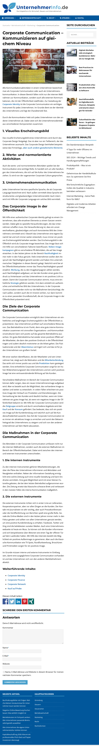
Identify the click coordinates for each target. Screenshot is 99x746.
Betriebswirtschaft (31, 18)
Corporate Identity (11, 104)
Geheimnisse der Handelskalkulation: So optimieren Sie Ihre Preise (81, 176)
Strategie (15, 283)
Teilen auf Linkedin (18, 601)
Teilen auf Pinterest (25, 601)
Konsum (19, 409)
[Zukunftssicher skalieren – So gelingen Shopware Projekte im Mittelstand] (72, 124)
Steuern (65, 18)
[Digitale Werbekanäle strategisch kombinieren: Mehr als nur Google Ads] (72, 54)
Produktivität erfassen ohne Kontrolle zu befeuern (87, 88)
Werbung (15, 270)
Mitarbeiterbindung (54, 360)
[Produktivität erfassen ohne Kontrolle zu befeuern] (72, 89)
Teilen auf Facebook (5, 601)
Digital (80, 18)
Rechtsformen (40, 726)
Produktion (44, 363)
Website (6, 663)
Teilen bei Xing (31, 601)
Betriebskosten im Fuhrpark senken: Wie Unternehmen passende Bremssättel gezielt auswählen (16, 720)
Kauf (5, 409)
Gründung (9, 18)
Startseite (6, 25)
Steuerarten (39, 709)
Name (5, 647)
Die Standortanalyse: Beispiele (80, 144)
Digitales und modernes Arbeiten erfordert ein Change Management (81, 207)
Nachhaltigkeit (51, 253)
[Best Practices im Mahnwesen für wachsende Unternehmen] (72, 72)
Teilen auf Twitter (12, 601)
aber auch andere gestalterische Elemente (43, 147)
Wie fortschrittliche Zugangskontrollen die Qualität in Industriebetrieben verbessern (81, 187)
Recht (51, 18)
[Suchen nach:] (81, 34)
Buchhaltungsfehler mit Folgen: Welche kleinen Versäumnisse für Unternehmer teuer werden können (16, 703)
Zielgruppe (11, 406)
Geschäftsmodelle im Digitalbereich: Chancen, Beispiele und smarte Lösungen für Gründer (87, 105)
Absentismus (27, 347)
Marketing (31, 25)
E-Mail (5, 655)
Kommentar (8, 627)
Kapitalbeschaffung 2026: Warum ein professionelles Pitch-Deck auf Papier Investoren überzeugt (17, 737)
